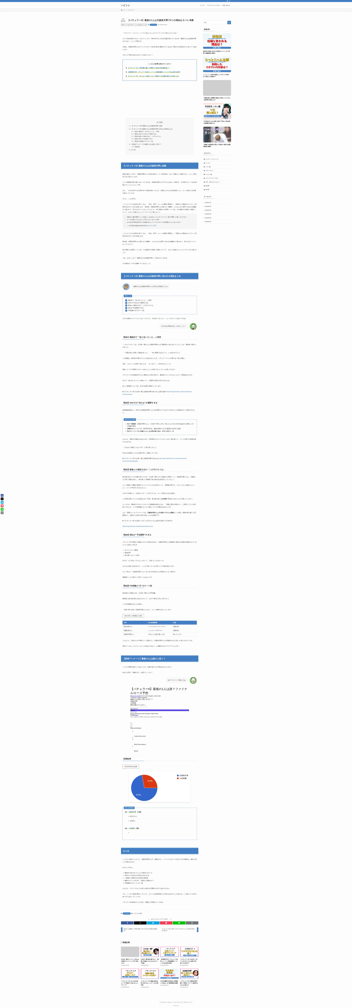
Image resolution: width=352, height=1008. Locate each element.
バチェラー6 (153, 24)
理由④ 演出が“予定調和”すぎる (144, 139)
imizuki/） (135, 461)
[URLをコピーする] (192, 922)
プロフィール (187, 1002)
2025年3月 (208, 218)
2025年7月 (208, 202)
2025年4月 (208, 214)
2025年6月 (208, 206)
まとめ (133, 150)
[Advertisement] (159, 99)
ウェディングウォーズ (211, 159)
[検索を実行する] (229, 22)
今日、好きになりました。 (213, 182)
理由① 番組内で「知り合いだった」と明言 (147, 131)
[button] (127, 922)
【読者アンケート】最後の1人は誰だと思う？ (146, 144)
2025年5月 (208, 210)
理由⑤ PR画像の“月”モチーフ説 (144, 141)
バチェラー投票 (138, 913)
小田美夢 (132, 828)
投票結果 (137, 146)
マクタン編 (208, 174)
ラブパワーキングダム (211, 178)
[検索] (230, 1)
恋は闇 (207, 185)
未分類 (207, 189)
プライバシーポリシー (167, 1002)
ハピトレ (125, 5)
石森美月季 (132, 812)
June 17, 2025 (151, 225)
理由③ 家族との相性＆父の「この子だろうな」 (148, 136)
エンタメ (208, 163)
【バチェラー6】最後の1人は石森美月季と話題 (146, 126)
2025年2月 (208, 221)
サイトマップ (178, 1002)
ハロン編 (208, 166)
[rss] (227, 1)
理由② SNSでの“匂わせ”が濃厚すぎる (145, 134)
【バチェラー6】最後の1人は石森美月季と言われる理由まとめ (152, 129)
